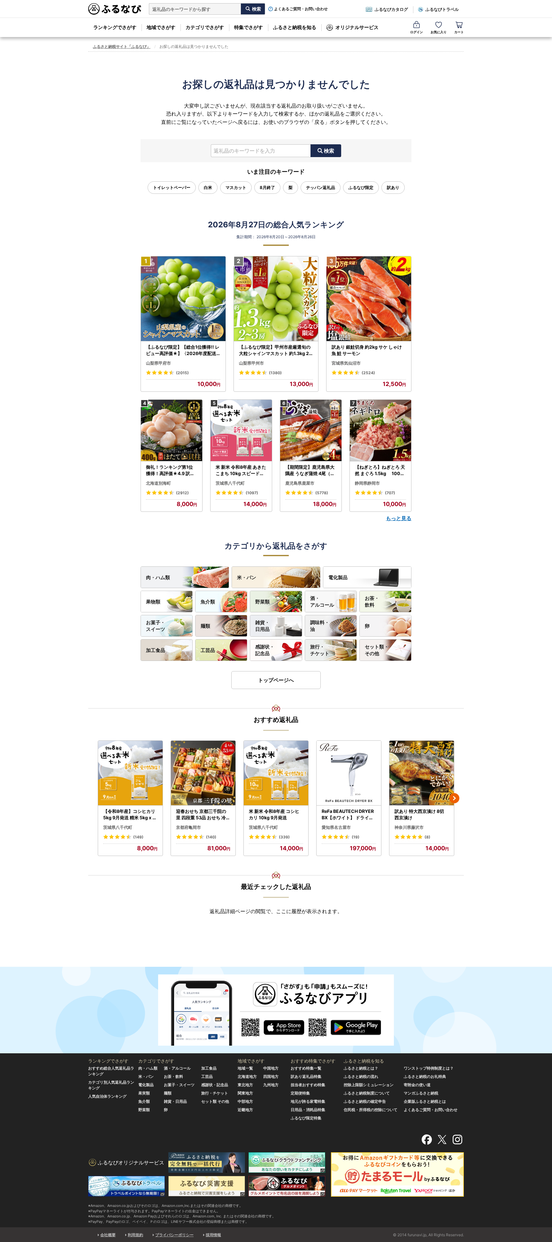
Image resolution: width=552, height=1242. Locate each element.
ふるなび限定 (361, 187)
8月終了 (267, 187)
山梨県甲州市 (251, 363)
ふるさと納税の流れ (361, 1076)
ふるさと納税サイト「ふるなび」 (121, 46)
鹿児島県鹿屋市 (299, 483)
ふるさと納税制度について (367, 1093)
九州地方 (271, 1084)
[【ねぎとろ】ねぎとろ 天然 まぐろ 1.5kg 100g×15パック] (380, 430)
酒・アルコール (322, 601)
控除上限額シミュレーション (369, 1084)
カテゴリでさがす (205, 27)
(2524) (368, 372)
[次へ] (454, 798)
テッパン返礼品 (320, 187)
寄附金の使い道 (417, 1084)
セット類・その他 (377, 650)
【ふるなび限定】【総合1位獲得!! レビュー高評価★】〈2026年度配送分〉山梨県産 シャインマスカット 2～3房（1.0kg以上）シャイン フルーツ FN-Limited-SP (183, 350)
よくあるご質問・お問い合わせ (301, 9)
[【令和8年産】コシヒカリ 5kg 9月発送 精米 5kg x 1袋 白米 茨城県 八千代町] (130, 773)
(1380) (275, 372)
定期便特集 (300, 1093)
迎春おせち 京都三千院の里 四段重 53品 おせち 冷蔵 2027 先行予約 (203, 814)
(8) (427, 837)
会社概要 (108, 1234)
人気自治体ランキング (107, 1096)
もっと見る (398, 518)
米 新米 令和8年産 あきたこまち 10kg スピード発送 (241, 470)
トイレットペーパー (171, 187)
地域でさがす (161, 27)
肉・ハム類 (158, 577)
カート (459, 32)
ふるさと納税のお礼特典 (425, 1076)
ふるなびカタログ (391, 9)
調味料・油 (319, 625)
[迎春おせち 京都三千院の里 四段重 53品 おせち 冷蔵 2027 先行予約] (203, 773)
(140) (211, 837)
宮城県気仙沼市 (346, 363)
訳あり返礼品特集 (306, 1076)
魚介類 (208, 602)
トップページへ (276, 680)
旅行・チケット (319, 650)
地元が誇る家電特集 (308, 1101)
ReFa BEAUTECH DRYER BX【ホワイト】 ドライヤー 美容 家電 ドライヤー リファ (348, 814)
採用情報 (213, 1234)
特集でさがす (248, 27)
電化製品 (338, 577)
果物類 (153, 602)
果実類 (144, 1093)
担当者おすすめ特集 (308, 1084)
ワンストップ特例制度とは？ (429, 1068)
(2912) (182, 492)
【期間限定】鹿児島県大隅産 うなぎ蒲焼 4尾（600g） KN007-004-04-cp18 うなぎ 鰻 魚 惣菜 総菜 (310, 470)
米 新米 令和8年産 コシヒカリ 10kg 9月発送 (274, 814)
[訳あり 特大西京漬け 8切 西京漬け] (421, 773)
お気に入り (439, 32)
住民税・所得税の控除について (370, 1109)
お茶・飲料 (372, 601)
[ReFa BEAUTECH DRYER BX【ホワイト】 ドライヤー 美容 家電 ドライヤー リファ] (349, 773)
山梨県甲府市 (158, 363)
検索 (329, 151)
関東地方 (245, 1093)
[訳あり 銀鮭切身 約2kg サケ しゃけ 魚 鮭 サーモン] (368, 298)
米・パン (246, 577)
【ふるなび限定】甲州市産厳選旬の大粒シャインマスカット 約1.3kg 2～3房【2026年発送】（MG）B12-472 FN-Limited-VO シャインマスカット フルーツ (275, 350)
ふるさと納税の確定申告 (365, 1101)
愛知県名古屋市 (336, 827)
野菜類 (262, 602)
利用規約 (135, 1234)
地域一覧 (245, 1068)
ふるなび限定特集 (306, 1118)
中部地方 (245, 1101)
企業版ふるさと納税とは (425, 1101)
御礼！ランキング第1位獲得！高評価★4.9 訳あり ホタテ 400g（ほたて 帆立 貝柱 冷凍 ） (171, 470)
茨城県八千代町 (230, 483)
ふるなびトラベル (442, 9)
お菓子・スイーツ (155, 625)
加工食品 (155, 650)
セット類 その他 (215, 1101)
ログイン (416, 32)
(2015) (182, 372)
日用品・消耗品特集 (308, 1109)
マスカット (236, 187)
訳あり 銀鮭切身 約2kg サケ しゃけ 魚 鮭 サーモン (367, 350)
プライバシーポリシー (174, 1234)
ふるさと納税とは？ (361, 1068)
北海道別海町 (158, 483)
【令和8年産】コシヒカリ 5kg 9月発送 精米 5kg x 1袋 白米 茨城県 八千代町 (129, 814)
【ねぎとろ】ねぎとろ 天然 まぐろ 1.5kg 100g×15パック (380, 470)
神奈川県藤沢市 (409, 827)
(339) (284, 837)
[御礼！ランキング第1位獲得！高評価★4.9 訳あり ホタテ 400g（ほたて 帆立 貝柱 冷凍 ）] (171, 430)
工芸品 (208, 650)
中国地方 (271, 1068)
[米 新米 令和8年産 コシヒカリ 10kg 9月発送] (276, 773)
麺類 (205, 626)
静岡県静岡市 (367, 483)
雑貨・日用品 (262, 625)
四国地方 (271, 1076)
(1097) (252, 492)
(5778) (321, 492)
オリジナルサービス (357, 27)
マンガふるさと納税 (421, 1093)
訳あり (393, 187)
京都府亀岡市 (188, 827)
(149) (138, 837)
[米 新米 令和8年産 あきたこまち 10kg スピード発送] (241, 430)
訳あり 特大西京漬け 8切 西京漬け (419, 814)
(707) (390, 492)
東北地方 (245, 1084)
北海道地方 (247, 1076)
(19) (355, 837)
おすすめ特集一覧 (306, 1068)
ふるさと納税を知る (294, 27)
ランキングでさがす (114, 27)
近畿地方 (245, 1109)
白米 (208, 187)
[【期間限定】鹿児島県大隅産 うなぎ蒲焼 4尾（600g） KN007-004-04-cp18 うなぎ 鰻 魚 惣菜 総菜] (310, 430)
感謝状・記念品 (264, 650)
